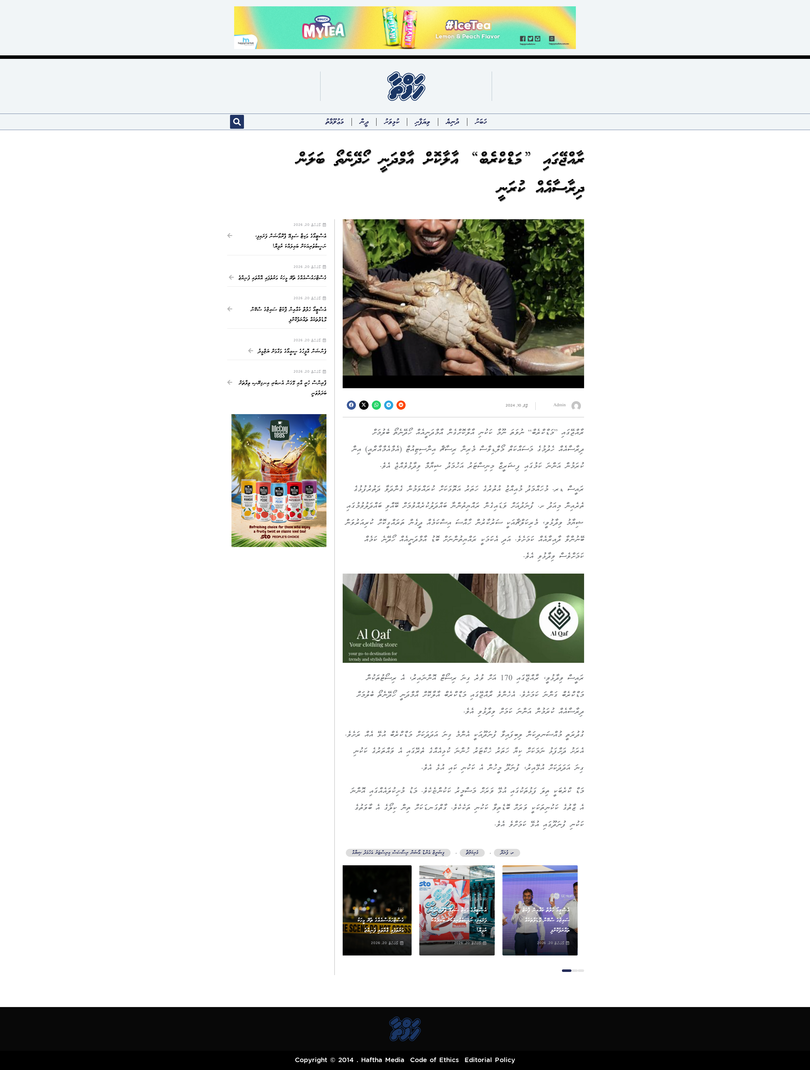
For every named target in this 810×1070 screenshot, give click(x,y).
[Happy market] (405, 27)
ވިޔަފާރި (422, 122)
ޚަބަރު (481, 122)
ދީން (364, 122)
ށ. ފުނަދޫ (507, 852)
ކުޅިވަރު (391, 122)
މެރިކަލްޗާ (472, 852)
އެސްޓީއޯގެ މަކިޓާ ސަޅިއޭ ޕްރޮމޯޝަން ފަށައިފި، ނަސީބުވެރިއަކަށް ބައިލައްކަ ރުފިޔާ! (464, 920)
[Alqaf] (463, 617)
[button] (237, 122)
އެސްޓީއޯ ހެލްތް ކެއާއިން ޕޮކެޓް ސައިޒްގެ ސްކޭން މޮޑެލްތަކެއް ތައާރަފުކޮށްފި (552, 920)
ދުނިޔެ (452, 122)
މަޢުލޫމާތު (335, 122)
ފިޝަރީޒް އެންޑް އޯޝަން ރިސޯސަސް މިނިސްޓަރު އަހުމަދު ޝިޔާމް (398, 852)
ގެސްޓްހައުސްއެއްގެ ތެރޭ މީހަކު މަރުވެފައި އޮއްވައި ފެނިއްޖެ (283, 278)
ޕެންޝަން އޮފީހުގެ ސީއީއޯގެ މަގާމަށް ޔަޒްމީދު (292, 351)
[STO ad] (279, 480)
